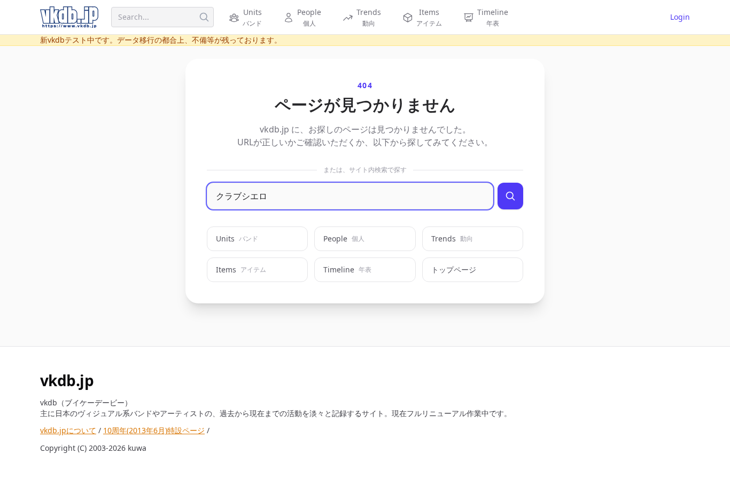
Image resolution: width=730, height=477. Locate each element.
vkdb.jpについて (68, 430)
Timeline (347, 269)
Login (680, 17)
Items (241, 269)
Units (237, 238)
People (343, 238)
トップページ (453, 269)
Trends (452, 238)
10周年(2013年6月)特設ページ (154, 430)
